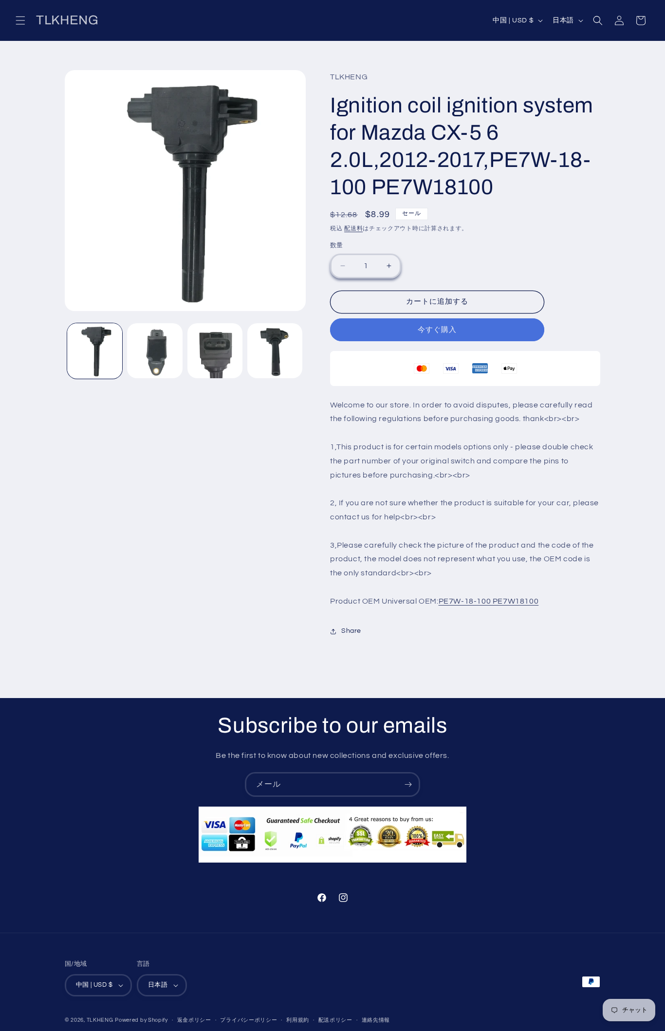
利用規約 (297, 1020)
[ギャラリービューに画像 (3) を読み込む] (214, 350)
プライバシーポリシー (248, 1020)
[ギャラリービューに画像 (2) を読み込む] (154, 350)
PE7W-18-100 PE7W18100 (489, 601)
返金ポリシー (194, 1020)
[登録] (408, 784)
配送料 (353, 228)
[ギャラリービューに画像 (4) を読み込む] (274, 350)
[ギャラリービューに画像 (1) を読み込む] (94, 350)
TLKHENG (100, 1020)
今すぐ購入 (437, 329)
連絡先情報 (376, 1020)
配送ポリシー (335, 1020)
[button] (20, 20)
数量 (336, 245)
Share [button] (351, 630)
